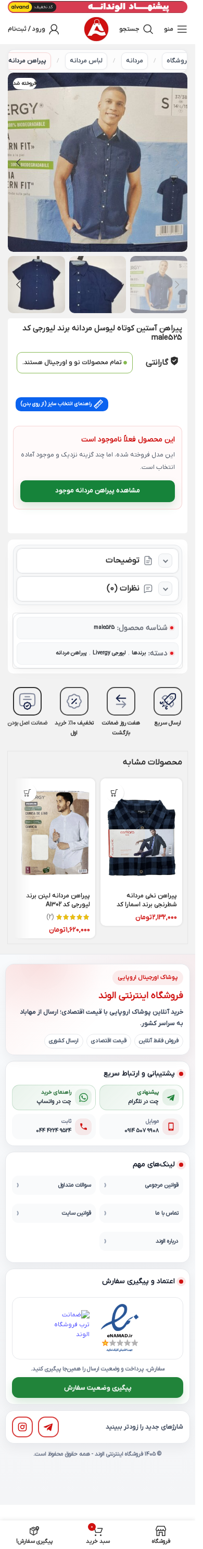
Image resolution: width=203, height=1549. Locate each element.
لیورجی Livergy (109, 653)
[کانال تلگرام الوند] (48, 1427)
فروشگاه (178, 61)
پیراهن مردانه (27, 61)
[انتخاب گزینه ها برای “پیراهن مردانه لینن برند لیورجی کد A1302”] (27, 793)
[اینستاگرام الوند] (22, 1427)
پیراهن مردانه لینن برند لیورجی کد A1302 (58, 900)
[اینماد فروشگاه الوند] (120, 1328)
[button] (177, 162)
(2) (50, 917)
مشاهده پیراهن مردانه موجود (97, 490)
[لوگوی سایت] (96, 29)
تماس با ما (167, 1213)
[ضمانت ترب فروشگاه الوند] (71, 1328)
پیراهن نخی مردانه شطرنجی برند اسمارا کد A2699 (147, 905)
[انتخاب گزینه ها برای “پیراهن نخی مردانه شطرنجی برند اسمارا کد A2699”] (115, 793)
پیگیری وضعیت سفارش (98, 1387)
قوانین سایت (76, 1213)
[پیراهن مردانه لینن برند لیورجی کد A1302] (54, 832)
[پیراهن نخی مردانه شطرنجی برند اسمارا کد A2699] (141, 832)
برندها (139, 653)
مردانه (134, 61)
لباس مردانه (86, 61)
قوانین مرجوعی (162, 1185)
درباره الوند (167, 1241)
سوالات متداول (74, 1185)
